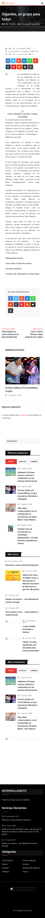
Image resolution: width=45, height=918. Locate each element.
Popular (22, 461)
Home (5, 24)
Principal (5, 868)
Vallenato (5, 872)
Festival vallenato (29, 860)
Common (33, 461)
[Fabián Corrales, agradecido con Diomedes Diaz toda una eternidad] (13, 645)
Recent (11, 461)
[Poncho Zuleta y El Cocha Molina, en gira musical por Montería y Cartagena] (10, 490)
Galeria (4, 864)
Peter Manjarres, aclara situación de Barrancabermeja (10, 334)
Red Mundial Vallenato (31, 868)
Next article (37, 329)
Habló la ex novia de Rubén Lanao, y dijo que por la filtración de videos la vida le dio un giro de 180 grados (22, 831)
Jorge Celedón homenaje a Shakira (29, 629)
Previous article (9, 329)
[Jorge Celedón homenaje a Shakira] (13, 625)
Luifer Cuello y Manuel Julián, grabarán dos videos (34, 334)
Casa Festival (7, 860)
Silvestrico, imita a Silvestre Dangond (21, 565)
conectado (24, 415)
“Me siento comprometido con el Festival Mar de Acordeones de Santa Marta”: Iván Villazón (27, 514)
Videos (25, 872)
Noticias (13, 24)
